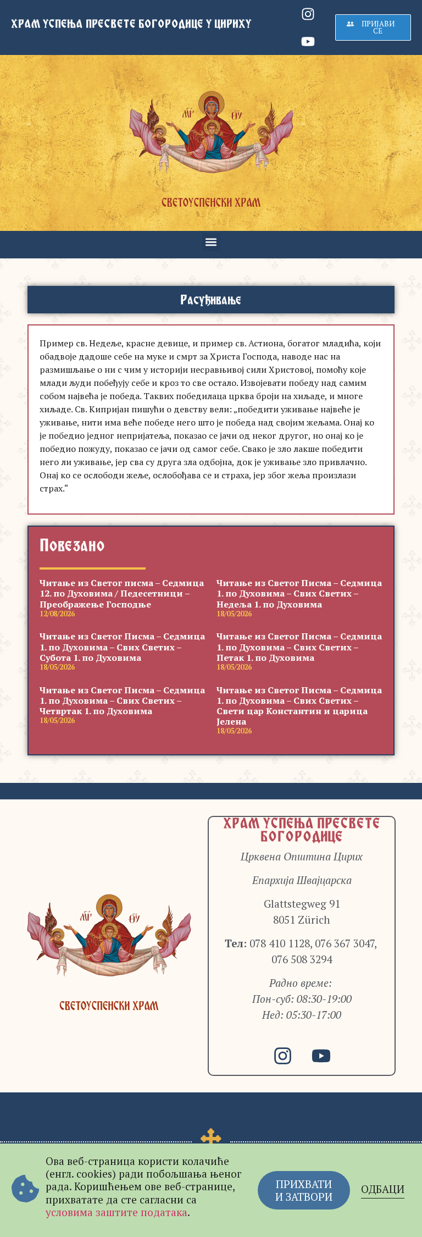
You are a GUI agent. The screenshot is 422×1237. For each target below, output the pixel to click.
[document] (211, 618)
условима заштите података (116, 1212)
